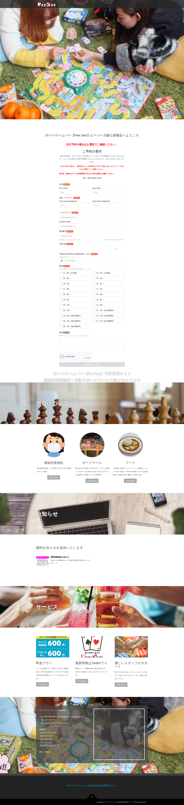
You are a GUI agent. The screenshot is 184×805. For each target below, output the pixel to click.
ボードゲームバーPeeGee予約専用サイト (92, 785)
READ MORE (53, 477)
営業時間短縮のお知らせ (59, 557)
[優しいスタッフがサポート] (131, 659)
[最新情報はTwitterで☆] (92, 659)
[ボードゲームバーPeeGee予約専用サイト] (46, 3)
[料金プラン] (52, 659)
